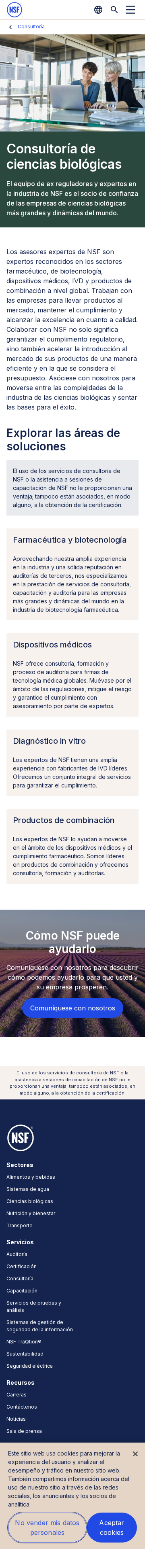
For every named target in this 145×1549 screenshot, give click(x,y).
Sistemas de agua (27, 1189)
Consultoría (31, 26)
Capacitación (21, 1291)
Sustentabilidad (25, 1354)
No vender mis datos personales (47, 1527)
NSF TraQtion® (23, 1342)
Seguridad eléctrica (29, 1366)
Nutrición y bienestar (30, 1213)
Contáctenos (21, 1407)
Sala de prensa (24, 1431)
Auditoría (16, 1254)
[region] (72, 1496)
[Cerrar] (135, 1454)
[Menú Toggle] (130, 9)
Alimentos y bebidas (30, 1177)
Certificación (21, 1266)
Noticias (16, 1419)
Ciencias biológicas (29, 1201)
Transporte (19, 1225)
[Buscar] (114, 9)
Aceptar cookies (111, 1527)
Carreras (16, 1395)
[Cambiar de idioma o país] (98, 9)
